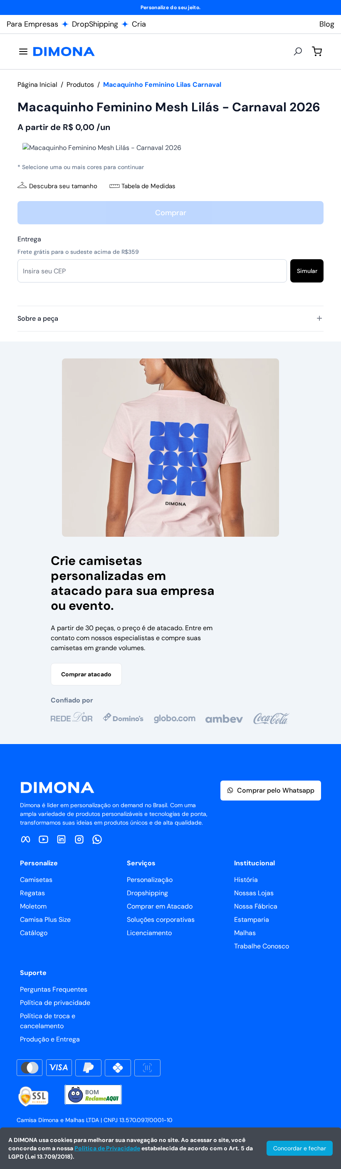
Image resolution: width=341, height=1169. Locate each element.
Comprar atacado (86, 674)
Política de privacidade (55, 1002)
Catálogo (33, 932)
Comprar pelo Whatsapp (275, 790)
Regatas (32, 893)
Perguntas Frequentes (53, 989)
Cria (139, 24)
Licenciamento (149, 932)
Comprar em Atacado (160, 906)
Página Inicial (37, 84)
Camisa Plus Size (45, 919)
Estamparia (251, 919)
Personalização (150, 879)
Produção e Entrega (50, 1039)
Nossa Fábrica (255, 906)
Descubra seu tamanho (63, 186)
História (246, 879)
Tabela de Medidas (148, 186)
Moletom (33, 906)
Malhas (245, 932)
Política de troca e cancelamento (47, 1021)
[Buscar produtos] (298, 51)
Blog (326, 24)
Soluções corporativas (161, 919)
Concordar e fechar (299, 1148)
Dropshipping (147, 893)
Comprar (170, 213)
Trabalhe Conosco (261, 946)
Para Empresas (32, 24)
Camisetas (36, 879)
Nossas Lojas (254, 893)
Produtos (80, 84)
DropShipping (95, 24)
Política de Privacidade (107, 1148)
